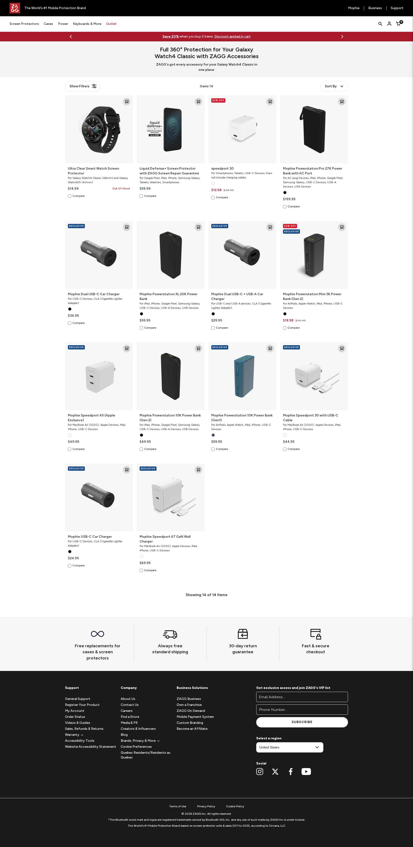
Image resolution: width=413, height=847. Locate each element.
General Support (77, 699)
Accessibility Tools (79, 741)
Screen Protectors (24, 24)
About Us (128, 699)
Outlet (111, 24)
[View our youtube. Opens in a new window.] (306, 771)
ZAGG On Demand (191, 711)
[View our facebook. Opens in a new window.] (290, 771)
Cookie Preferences (136, 747)
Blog (124, 735)
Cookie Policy (235, 806)
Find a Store (130, 717)
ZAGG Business (189, 699)
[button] (72, 735)
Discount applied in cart (232, 36)
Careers (127, 711)
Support (397, 8)
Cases (48, 24)
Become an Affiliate (192, 729)
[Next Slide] (342, 36)
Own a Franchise (189, 705)
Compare (78, 196)
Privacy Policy (206, 806)
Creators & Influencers (138, 729)
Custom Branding (190, 723)
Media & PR (129, 723)
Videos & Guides (77, 723)
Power (63, 24)
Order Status (75, 717)
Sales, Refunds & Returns (84, 729)
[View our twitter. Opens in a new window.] (275, 771)
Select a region (269, 738)
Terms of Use (177, 806)
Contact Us (130, 705)
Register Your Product (82, 705)
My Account (74, 711)
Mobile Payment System (195, 717)
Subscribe (302, 722)
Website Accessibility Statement (90, 747)
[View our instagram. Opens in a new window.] (259, 771)
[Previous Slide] (70, 36)
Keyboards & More (87, 24)
